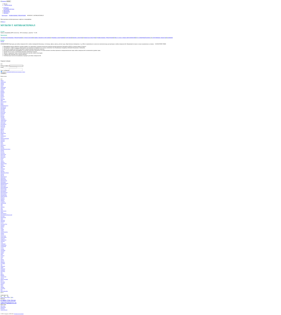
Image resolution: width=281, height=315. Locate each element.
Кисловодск (3, 145)
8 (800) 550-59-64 (8, 300)
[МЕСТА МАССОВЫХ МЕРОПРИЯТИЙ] (124, 37)
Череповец (3, 271)
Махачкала (3, 166)
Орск (2, 208)
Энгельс (2, 278)
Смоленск (3, 241)
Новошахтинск (4, 195)
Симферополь (3, 239)
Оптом (2, 41)
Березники (3, 99)
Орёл (2, 205)
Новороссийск (4, 189)
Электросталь (3, 276)
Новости (8, 9)
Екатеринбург (3, 124)
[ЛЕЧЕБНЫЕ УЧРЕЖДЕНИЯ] (14, 37)
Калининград (3, 135)
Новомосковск (3, 188)
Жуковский (3, 126)
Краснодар (3, 155)
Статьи (12, 9)
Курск (2, 159)
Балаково (2, 91)
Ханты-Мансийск (4, 291)
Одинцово (3, 201)
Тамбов (2, 253)
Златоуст (2, 128)
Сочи (2, 242)
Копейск (2, 150)
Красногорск (3, 154)
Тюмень (2, 259)
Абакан (2, 80)
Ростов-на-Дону (4, 224)
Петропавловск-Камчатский (6, 214)
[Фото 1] (3, 21)
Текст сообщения (5, 70)
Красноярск (3, 157)
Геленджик (3, 288)
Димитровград (4, 120)
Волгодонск (3, 112)
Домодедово (3, 121)
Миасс (2, 167)
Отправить (3, 73)
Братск (2, 103)
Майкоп (2, 164)
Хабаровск (3, 266)
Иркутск (2, 132)
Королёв (2, 151)
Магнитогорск (4, 163)
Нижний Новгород (4, 183)
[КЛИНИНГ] (169, 37)
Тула (1, 258)
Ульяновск (3, 262)
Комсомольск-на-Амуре (5, 149)
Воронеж (2, 116)
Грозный (2, 117)
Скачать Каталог (4, 309)
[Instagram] (8, 297)
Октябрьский (3, 203)
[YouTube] (5, 297)
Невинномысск (4, 176)
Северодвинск (3, 237)
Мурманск (3, 168)
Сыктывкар (3, 250)
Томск (2, 256)
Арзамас (2, 84)
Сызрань (2, 249)
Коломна (2, 147)
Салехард (3, 283)
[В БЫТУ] (3, 37)
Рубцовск (2, 225)
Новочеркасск (3, 193)
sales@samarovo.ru (8, 303)
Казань (2, 134)
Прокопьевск (3, 217)
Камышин (3, 139)
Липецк (2, 160)
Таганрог (2, 251)
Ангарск (2, 83)
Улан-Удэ (2, 260)
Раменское (3, 221)
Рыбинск (2, 226)
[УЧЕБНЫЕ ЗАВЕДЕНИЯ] (57, 37)
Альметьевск (3, 82)
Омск (2, 204)
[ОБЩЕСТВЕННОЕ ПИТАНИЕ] (41, 37)
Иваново (2, 129)
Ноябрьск (3, 199)
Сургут (2, 247)
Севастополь (3, 235)
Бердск (2, 97)
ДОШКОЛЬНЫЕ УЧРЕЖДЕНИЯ (17, 15)
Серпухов (3, 238)
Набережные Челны (5, 172)
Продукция (6, 10)
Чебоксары (3, 268)
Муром (2, 170)
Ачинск (2, 89)
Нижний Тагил (4, 184)
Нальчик (2, 174)
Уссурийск (3, 263)
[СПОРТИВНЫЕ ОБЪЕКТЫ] (158, 37)
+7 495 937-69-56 (8, 5)
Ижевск (2, 130)
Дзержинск (3, 118)
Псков (2, 218)
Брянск (2, 104)
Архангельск (3, 87)
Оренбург (3, 206)
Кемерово (3, 141)
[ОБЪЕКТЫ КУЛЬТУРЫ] (88, 37)
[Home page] (3, 1)
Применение (7, 11)
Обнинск (2, 200)
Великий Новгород (4, 105)
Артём (2, 85)
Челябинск (3, 270)
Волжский (3, 113)
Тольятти (2, 255)
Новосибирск (3, 191)
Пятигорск (3, 220)
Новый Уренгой (4, 196)
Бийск (2, 100)
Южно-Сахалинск (4, 279)
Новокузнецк (3, 185)
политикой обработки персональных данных (16, 71)
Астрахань (3, 88)
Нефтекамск (3, 178)
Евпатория (3, 122)
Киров (2, 143)
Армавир (2, 287)
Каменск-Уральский (5, 138)
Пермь (2, 212)
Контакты (6, 13)
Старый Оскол (3, 245)
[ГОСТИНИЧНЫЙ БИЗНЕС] (143, 37)
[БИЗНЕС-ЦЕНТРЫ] (76, 37)
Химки (2, 267)
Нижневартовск (4, 180)
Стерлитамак (3, 246)
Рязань (2, 228)
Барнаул (2, 93)
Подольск (3, 216)
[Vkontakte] (12, 297)
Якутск (2, 280)
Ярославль (3, 281)
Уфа (1, 264)
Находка (2, 175)
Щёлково (2, 275)
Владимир (3, 109)
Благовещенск (3, 101)
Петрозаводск (3, 213)
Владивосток (3, 107)
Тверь (2, 254)
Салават (2, 229)
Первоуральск (3, 210)
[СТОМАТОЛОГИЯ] (27, 37)
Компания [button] (6, 7)
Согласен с (13, 71)
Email (2, 67)
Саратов (2, 234)
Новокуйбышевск (4, 187)
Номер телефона (5, 65)
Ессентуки (3, 125)
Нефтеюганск (3, 179)
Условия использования (18, 313)
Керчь (2, 142)
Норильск (3, 197)
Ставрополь (3, 243)
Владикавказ (3, 108)
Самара (2, 230)
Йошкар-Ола (3, 133)
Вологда (2, 114)
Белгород (2, 96)
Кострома (3, 153)
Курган (2, 158)
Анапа (2, 285)
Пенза (2, 209)
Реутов (2, 222)
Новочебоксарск (4, 192)
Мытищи (2, 171)
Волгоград (3, 110)
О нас (5, 9)
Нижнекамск (3, 181)
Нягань (2, 284)
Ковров (2, 146)
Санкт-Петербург (4, 231)
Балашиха (3, 92)
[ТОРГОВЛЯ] (67, 37)
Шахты (2, 274)
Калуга (2, 137)
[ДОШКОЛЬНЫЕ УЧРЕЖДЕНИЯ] (104, 37)
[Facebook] (2, 297)
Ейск (2, 289)
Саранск (2, 233)
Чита (2, 272)
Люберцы (3, 162)
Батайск (2, 95)
